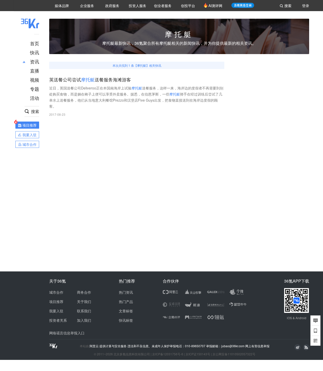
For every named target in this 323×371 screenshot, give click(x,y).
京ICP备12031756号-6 (167, 354)
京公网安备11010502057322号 (233, 354)
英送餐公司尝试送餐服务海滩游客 (90, 80)
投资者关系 (58, 320)
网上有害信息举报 (257, 346)
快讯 (34, 52)
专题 (34, 88)
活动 (34, 98)
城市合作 (56, 292)
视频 (34, 79)
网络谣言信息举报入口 (67, 332)
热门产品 (126, 301)
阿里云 (94, 346)
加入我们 (84, 320)
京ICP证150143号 (197, 354)
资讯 (34, 61)
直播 (34, 70)
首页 (34, 43)
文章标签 (126, 310)
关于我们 (84, 301)
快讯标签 (126, 320)
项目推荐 (56, 301)
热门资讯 (126, 292)
